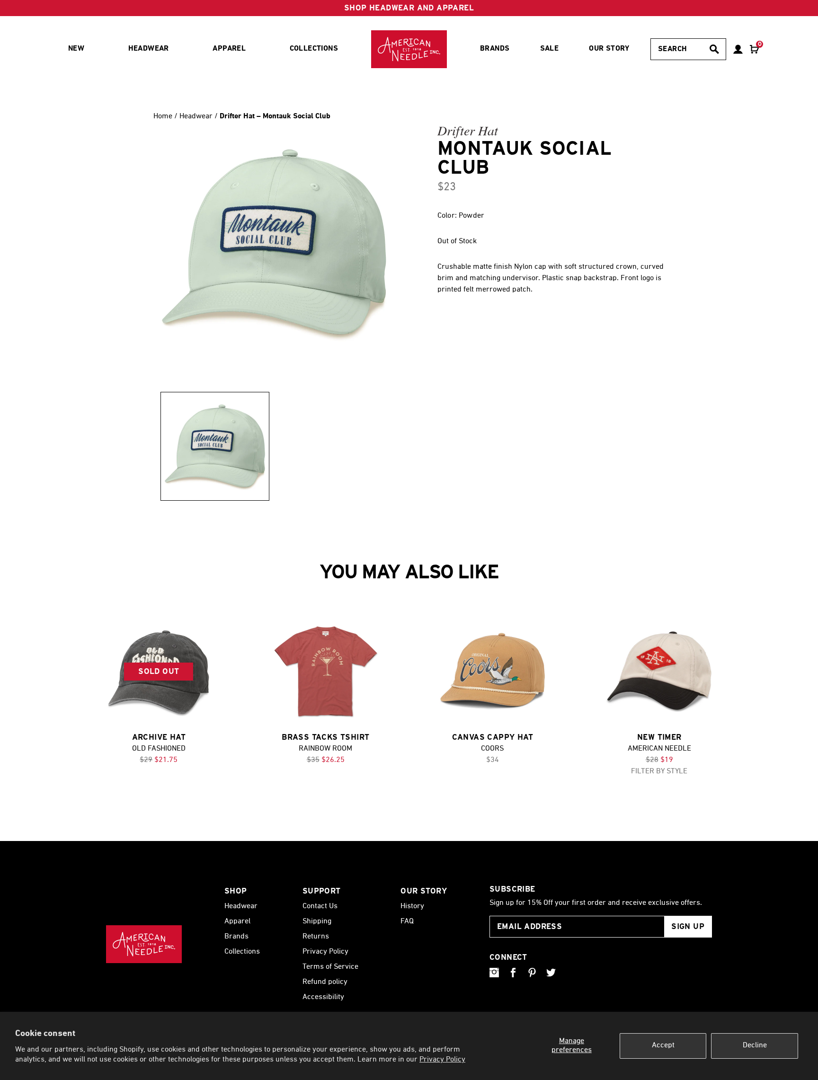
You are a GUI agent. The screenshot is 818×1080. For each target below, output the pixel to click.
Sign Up (687, 926)
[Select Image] (214, 446)
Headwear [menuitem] (148, 49)
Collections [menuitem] (314, 49)
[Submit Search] (714, 49)
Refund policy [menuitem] (324, 982)
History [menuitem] (412, 906)
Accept (663, 1045)
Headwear (196, 116)
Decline (755, 1045)
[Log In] (738, 49)
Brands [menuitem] (494, 49)
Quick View (326, 672)
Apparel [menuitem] (229, 49)
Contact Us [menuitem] (320, 906)
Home (162, 116)
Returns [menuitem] (315, 936)
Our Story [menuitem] (609, 49)
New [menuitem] (76, 49)
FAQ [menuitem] (407, 921)
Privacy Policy (442, 1059)
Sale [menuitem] (549, 49)
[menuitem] (409, 49)
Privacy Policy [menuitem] (325, 951)
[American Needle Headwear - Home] (144, 944)
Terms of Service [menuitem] (330, 967)
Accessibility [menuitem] (323, 997)
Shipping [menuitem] (316, 921)
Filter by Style (659, 771)
